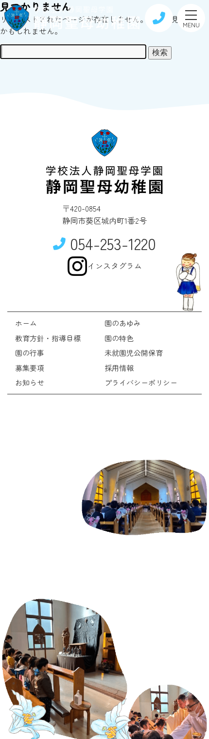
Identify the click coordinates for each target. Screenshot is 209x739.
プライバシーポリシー (140, 382)
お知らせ (29, 382)
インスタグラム (114, 266)
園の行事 (29, 353)
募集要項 (29, 368)
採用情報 (119, 368)
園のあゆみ (122, 323)
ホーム (26, 323)
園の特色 (119, 338)
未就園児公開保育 (133, 353)
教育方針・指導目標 (48, 338)
